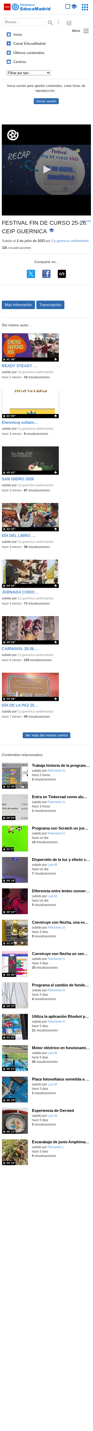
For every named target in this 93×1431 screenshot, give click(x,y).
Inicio (17, 34)
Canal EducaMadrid (29, 43)
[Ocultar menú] (80, 31)
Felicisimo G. (57, 770)
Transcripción (50, 305)
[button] (46, 169)
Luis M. (53, 864)
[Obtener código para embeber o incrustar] (62, 274)
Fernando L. (56, 1147)
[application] (46, 169)
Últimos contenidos (28, 53)
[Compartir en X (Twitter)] (31, 274)
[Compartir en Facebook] (46, 274)
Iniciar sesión (46, 101)
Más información (18, 305)
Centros (19, 62)
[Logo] (13, 135)
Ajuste (86, 221)
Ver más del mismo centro (46, 735)
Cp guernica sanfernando (70, 241)
